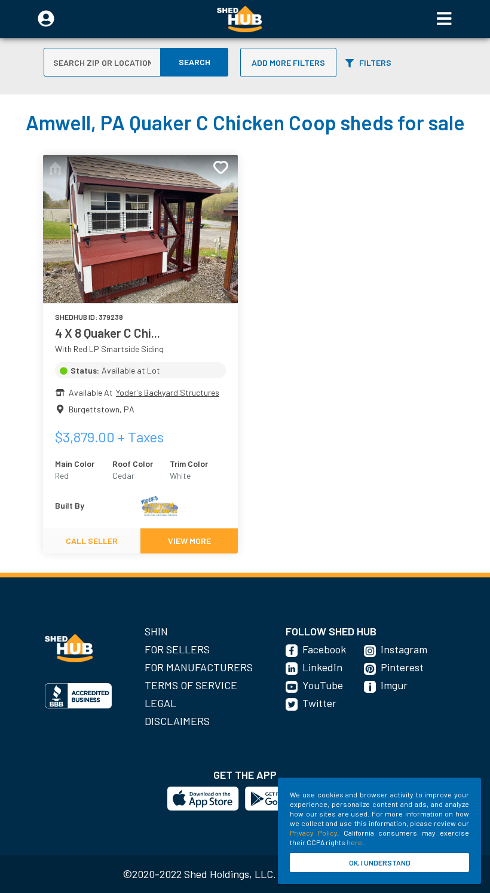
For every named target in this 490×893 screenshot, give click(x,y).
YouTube (322, 685)
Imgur (394, 685)
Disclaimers (177, 720)
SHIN (156, 631)
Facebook (324, 649)
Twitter (319, 702)
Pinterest (402, 667)
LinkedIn (322, 667)
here (354, 842)
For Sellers (177, 649)
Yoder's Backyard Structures (167, 392)
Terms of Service (191, 685)
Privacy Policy (313, 832)
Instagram (404, 649)
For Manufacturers (199, 667)
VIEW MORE (189, 541)
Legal (160, 702)
